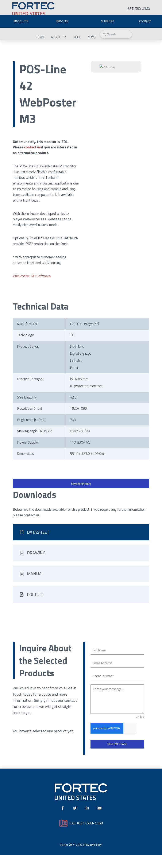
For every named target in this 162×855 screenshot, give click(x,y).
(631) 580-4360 (90, 823)
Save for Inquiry (81, 483)
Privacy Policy (93, 844)
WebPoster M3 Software (32, 276)
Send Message (117, 744)
